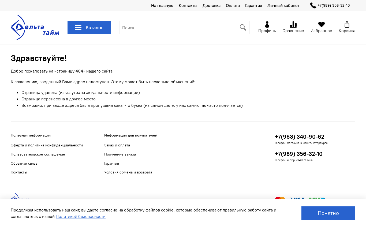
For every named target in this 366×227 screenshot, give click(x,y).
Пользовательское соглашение (38, 154)
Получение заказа (120, 154)
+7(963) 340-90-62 (299, 136)
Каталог (94, 27)
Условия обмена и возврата (128, 172)
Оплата (233, 5)
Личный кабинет (283, 5)
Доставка (212, 5)
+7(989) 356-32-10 (334, 5)
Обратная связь (24, 163)
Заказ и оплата (117, 145)
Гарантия (253, 5)
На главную (162, 5)
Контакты (188, 5)
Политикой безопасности (81, 216)
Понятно (328, 213)
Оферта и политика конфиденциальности (47, 145)
